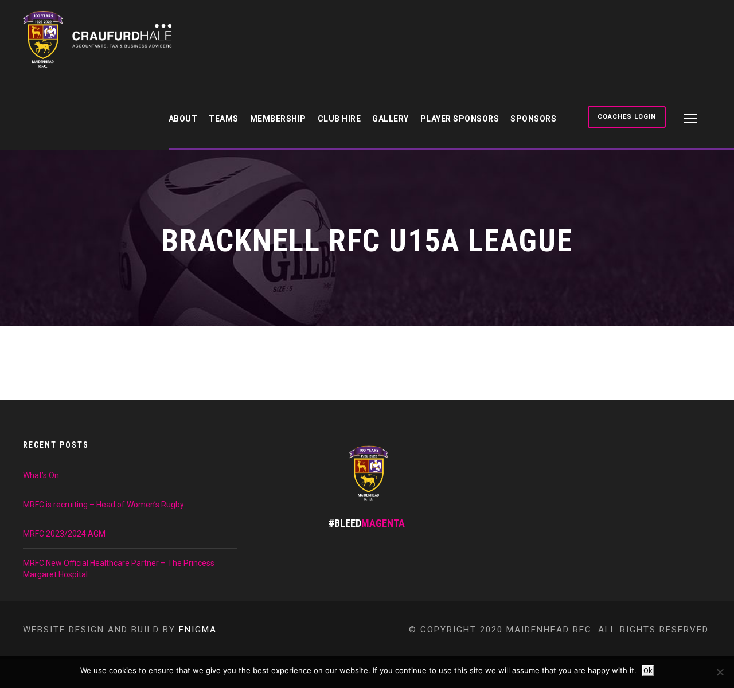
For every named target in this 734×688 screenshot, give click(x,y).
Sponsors (533, 118)
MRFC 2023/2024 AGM (64, 533)
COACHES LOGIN (627, 116)
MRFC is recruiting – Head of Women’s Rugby (103, 504)
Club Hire (339, 118)
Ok (648, 670)
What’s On (41, 475)
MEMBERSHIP (278, 118)
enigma (198, 629)
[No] (719, 672)
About (183, 118)
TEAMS (224, 118)
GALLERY (390, 118)
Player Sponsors (459, 118)
